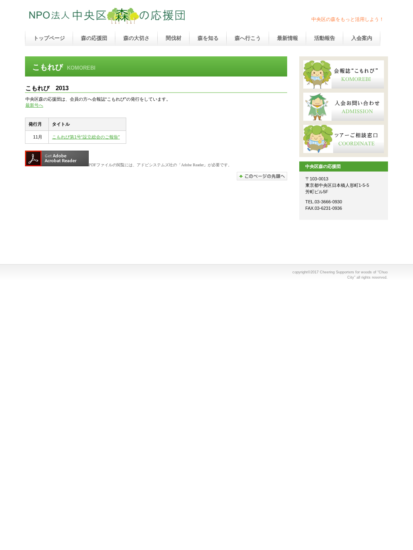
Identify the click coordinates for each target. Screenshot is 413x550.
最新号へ (34, 105)
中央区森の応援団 (109, 16)
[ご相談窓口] (343, 139)
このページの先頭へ (262, 176)
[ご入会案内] (343, 107)
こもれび (343, 74)
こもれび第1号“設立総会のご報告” (86, 136)
